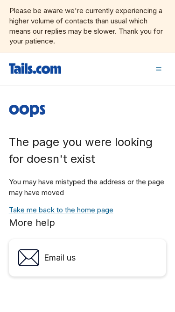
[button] (158, 68)
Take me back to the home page (61, 209)
